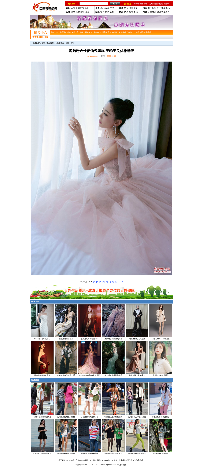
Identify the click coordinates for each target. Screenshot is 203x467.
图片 (150, 8)
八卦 (73, 8)
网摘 (126, 12)
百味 (82, 12)
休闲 (107, 12)
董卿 (141, 4)
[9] (116, 282)
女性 (159, 8)
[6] (107, 282)
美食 (78, 12)
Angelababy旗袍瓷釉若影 (89, 375)
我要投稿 (87, 460)
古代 (112, 8)
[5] (103, 282)
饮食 (135, 8)
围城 (135, 12)
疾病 (154, 8)
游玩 (73, 12)
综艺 (87, 8)
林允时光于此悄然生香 (113, 375)
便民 (87, 12)
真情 (131, 12)
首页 (43, 43)
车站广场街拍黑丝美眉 (42, 417)
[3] (97, 282)
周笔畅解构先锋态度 (137, 339)
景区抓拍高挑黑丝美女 (113, 453)
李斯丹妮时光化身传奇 (90, 339)
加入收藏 (139, 460)
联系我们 (122, 460)
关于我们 (62, 460)
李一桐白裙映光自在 (42, 339)
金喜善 (156, 4)
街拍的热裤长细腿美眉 (66, 453)
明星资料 (165, 12)
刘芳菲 (136, 4)
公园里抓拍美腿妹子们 (90, 417)
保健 (131, 8)
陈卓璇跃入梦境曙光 (137, 375)
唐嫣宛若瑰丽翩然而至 (113, 339)
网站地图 (96, 460)
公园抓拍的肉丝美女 (161, 453)
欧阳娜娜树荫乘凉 (66, 339)
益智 (112, 12)
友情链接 (70, 460)
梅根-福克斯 (164, 4)
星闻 (78, 8)
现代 (102, 8)
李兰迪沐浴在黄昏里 (161, 375)
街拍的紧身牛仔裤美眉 (90, 453)
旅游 (159, 12)
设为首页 (130, 460)
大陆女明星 (59, 43)
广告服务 (79, 460)
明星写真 (50, 43)
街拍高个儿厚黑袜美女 (137, 417)
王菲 (145, 4)
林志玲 (150, 4)
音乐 (154, 12)
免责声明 (105, 460)
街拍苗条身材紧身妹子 (161, 417)
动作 (102, 12)
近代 (107, 8)
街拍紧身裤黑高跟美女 (137, 453)
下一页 (120, 282)
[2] (94, 282)
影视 (82, 8)
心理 (150, 12)
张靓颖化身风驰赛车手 (66, 375)
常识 (126, 8)
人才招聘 (113, 460)
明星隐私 (165, 8)
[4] (100, 282)
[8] (113, 282)
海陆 (67, 43)
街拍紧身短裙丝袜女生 (66, 417)
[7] (110, 282)
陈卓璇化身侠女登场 (42, 375)
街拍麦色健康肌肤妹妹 (113, 417)
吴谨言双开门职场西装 (161, 339)
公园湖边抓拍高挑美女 (42, 453)
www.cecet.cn (92, 56)
